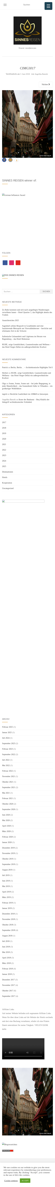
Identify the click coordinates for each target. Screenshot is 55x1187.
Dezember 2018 (8, 914)
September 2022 (8, 754)
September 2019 (8, 864)
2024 (4, 461)
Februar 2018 (7, 969)
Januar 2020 (7, 842)
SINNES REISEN (16, 275)
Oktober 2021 (7, 782)
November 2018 (8, 919)
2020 (4, 439)
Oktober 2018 (7, 925)
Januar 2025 (7, 732)
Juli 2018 (5, 941)
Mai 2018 (6, 952)
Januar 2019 (7, 908)
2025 (4, 466)
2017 (4, 422)
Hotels (4, 477)
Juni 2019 (6, 881)
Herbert (5, 373)
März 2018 (6, 963)
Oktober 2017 (7, 991)
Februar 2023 (7, 749)
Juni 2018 (6, 947)
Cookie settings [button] (11, 1181)
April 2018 (6, 958)
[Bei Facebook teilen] (4, 160)
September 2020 (8, 809)
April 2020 (6, 826)
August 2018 (7, 936)
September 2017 (8, 996)
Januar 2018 (7, 974)
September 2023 (8, 743)
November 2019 (8, 853)
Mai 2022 (6, 765)
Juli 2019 (5, 875)
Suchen (46, 291)
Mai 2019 (6, 886)
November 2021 (8, 776)
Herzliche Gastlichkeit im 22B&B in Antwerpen (29, 394)
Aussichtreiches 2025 (10, 320)
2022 (4, 450)
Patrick (5, 367)
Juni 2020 (6, 815)
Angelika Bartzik (41, 74)
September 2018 (8, 930)
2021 (4, 444)
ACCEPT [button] (25, 1181)
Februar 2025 (7, 727)
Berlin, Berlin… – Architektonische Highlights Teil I (32, 367)
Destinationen (7, 472)
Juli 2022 (5, 760)
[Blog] (9, 1144)
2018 (4, 428)
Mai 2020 (6, 820)
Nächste (45, 84)
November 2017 (8, 985)
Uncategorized (8, 488)
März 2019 (6, 897)
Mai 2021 (6, 793)
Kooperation (7, 483)
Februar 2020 (7, 837)
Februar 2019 (7, 903)
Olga (4, 383)
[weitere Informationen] (17, 160)
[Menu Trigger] (48, 6)
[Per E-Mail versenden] (10, 160)
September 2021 (8, 787)
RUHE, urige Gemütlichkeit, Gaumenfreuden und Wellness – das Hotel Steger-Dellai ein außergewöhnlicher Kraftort (26, 375)
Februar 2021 (7, 798)
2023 (4, 455)
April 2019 (6, 892)
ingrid (4, 394)
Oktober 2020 (7, 804)
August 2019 (7, 870)
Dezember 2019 (8, 848)
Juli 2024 (5, 738)
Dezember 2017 (8, 980)
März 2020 (6, 831)
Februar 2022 (7, 771)
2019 (4, 433)
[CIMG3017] (27, 124)
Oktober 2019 (7, 859)
